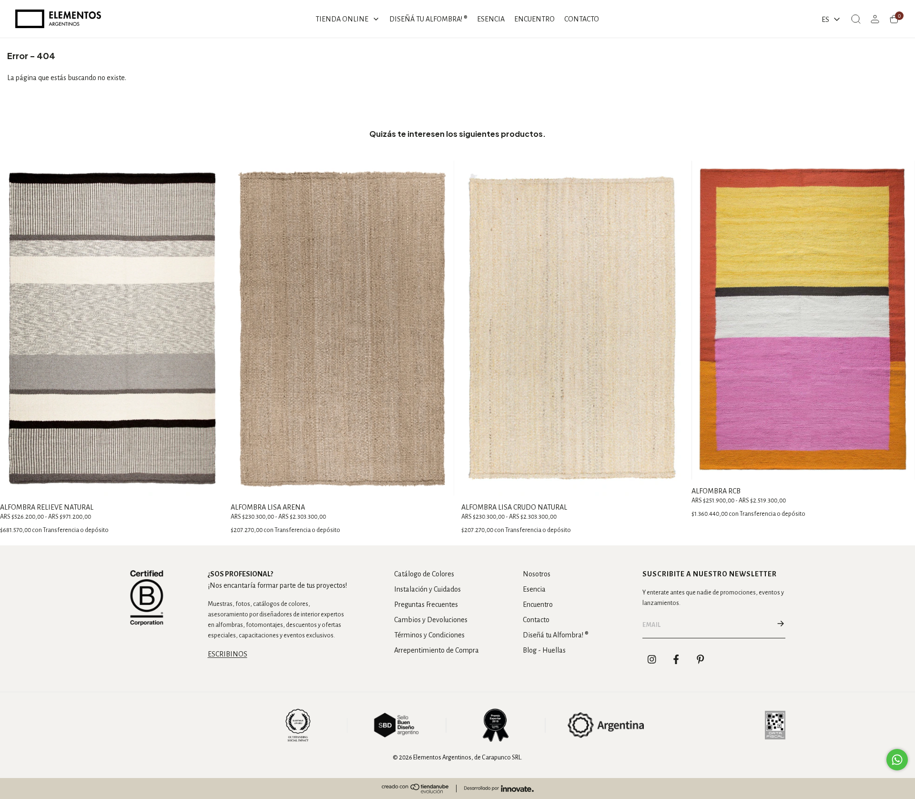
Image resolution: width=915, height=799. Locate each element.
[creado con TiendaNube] (415, 788)
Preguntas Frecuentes (426, 604)
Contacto (536, 620)
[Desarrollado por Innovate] (499, 788)
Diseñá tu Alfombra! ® (556, 635)
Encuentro (538, 604)
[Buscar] (856, 19)
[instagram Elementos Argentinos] (651, 659)
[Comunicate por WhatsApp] (897, 759)
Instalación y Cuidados (427, 589)
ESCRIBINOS (227, 654)
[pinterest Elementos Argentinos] (700, 659)
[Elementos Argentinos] (58, 19)
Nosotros (536, 574)
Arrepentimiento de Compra (436, 650)
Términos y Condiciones (429, 635)
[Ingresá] (875, 19)
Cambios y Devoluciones (431, 620)
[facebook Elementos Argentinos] (676, 659)
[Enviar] (780, 625)
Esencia (534, 589)
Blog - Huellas (544, 650)
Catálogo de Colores (424, 574)
